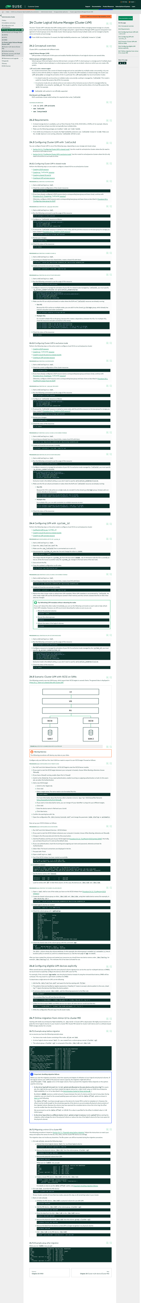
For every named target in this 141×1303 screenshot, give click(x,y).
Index (7, 12)
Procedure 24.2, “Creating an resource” (49, 196)
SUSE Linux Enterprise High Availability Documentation (25, 12)
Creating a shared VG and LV (42, 175)
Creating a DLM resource (41, 169)
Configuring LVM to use (44, 530)
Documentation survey (125, 18)
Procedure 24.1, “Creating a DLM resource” (56, 232)
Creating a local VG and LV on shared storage (47, 355)
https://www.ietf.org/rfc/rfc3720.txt (48, 800)
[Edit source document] (111, 24)
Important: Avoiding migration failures (85, 1186)
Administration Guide (46, 12)
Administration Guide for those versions (76, 1091)
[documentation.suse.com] (3, 12)
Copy (108, 191)
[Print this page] (124, 63)
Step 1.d (36, 1098)
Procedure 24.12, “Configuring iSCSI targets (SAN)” (85, 839)
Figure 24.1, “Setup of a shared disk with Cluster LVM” (46, 682)
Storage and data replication (61, 12)
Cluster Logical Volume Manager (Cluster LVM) (81, 12)
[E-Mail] (120, 63)
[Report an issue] (107, 24)
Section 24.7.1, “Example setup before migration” (68, 1132)
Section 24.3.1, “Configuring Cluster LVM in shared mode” (51, 149)
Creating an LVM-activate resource (44, 178)
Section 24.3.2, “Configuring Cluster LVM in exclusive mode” (52, 154)
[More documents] (1, 15)
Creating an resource (43, 172)
